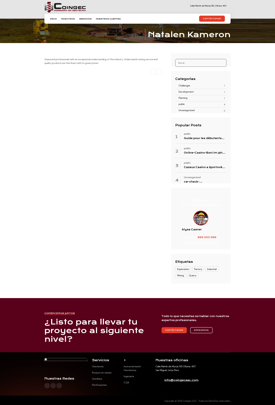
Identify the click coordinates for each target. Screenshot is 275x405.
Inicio (53, 19)
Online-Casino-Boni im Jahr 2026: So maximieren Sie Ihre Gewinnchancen (204, 152)
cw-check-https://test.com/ (198, 181)
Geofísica (97, 378)
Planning (183, 97)
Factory (198, 269)
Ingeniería (129, 376)
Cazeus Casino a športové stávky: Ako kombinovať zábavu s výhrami (203, 167)
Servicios (85, 19)
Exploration (183, 269)
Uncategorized (187, 110)
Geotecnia (97, 366)
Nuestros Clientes (108, 19)
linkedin (59, 385)
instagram (53, 385)
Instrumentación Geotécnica (132, 368)
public (182, 104)
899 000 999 (207, 237)
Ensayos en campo (102, 372)
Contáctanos (212, 19)
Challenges (184, 85)
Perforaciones (99, 384)
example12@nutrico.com (201, 242)
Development (186, 91)
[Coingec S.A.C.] (65, 9)
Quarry (192, 275)
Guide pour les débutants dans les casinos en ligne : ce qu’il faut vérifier (203, 138)
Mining (180, 275)
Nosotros (68, 19)
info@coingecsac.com (181, 380)
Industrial (212, 269)
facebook (47, 385)
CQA (126, 382)
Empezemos (201, 330)
